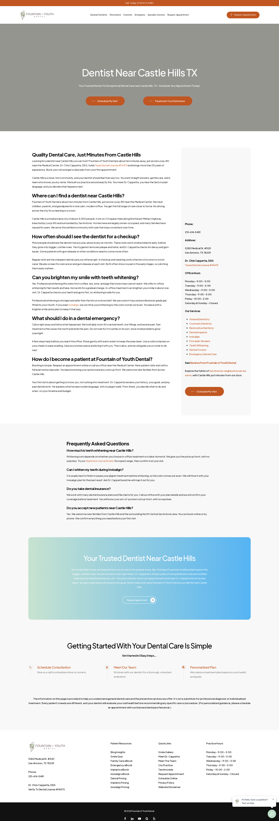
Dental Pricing (118, 778)
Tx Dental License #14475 (50, 789)
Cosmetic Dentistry (200, 323)
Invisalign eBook (120, 773)
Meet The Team (167, 760)
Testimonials (165, 769)
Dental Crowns (197, 349)
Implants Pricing (120, 782)
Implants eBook (120, 769)
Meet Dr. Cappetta (169, 756)
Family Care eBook (121, 760)
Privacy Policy (166, 782)
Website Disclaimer (169, 787)
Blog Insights (118, 752)
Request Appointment (171, 773)
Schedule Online (167, 778)
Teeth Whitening (198, 345)
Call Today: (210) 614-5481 (139, 3)
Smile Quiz (117, 756)
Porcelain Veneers (199, 341)
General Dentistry (199, 319)
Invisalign (194, 336)
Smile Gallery (166, 752)
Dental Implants (198, 332)
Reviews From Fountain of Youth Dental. (213, 362)
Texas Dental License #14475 (201, 265)
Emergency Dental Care (203, 354)
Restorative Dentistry (201, 327)
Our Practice (165, 765)
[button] (105, 101)
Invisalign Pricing (120, 787)
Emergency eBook (121, 765)
